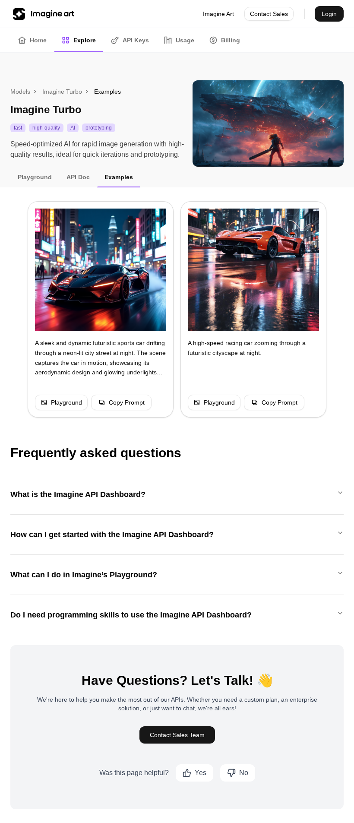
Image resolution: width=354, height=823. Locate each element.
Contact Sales (269, 13)
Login (329, 13)
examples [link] (107, 91)
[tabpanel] (177, 309)
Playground (66, 402)
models (20, 91)
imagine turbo (62, 91)
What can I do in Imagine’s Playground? (83, 574)
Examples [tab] (118, 177)
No (243, 772)
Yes (200, 772)
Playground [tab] (35, 177)
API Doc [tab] (78, 177)
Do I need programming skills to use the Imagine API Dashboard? (131, 615)
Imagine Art (218, 13)
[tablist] (177, 40)
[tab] (32, 40)
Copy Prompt (127, 402)
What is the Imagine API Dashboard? (77, 494)
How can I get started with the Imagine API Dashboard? (112, 534)
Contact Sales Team (177, 734)
